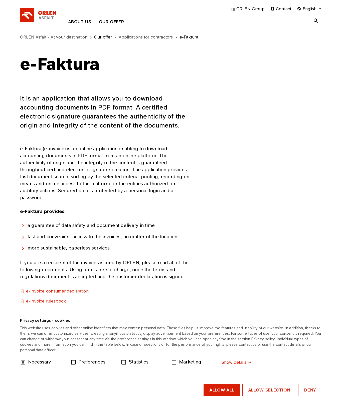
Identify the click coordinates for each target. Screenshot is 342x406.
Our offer (111, 21)
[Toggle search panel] (316, 21)
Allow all (222, 390)
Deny (310, 390)
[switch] (74, 362)
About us (79, 21)
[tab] (79, 23)
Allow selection (269, 390)
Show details (233, 362)
